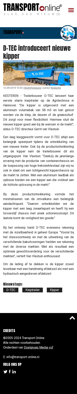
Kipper (54, 290)
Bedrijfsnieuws (32, 87)
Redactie (56, 87)
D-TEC (10, 290)
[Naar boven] (72, 318)
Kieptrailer (32, 290)
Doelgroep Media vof (38, 347)
